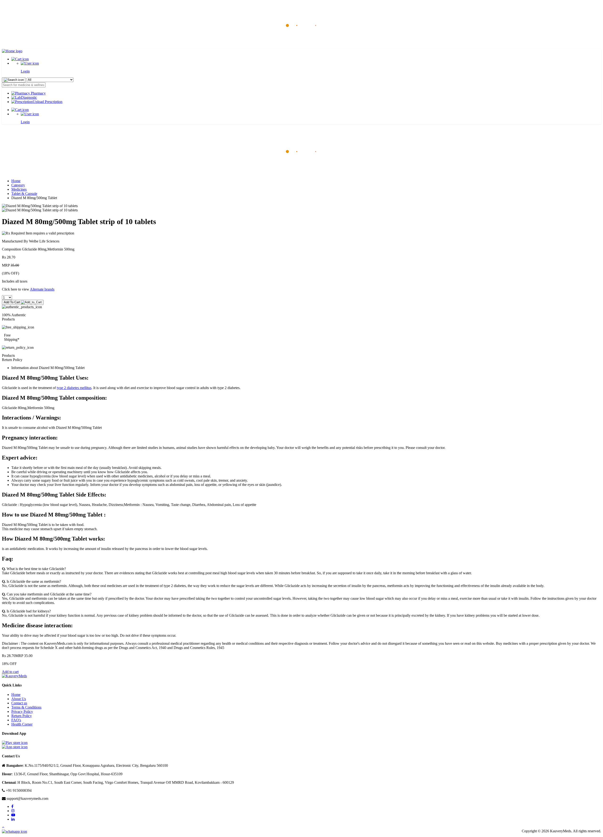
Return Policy (21, 716)
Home (15, 181)
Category (18, 185)
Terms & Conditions (26, 707)
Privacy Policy (22, 712)
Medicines (19, 189)
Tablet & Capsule (24, 194)
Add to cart (10, 672)
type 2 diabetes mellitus (74, 388)
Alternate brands (42, 289)
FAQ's (16, 720)
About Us (18, 699)
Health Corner (22, 724)
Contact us (19, 703)
